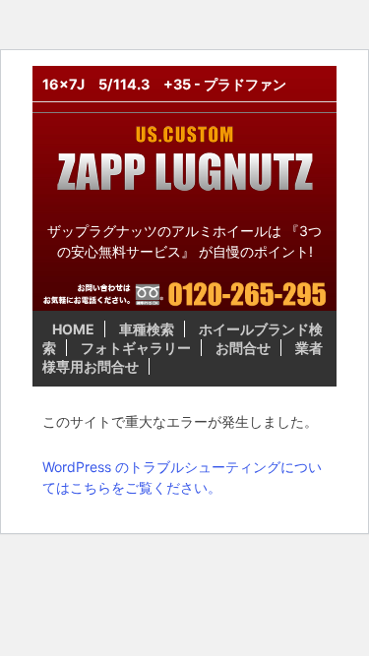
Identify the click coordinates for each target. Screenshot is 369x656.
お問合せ (243, 347)
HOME (73, 329)
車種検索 (146, 329)
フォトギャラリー (136, 347)
